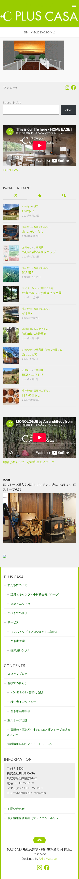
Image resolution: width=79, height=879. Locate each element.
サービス (13, 622)
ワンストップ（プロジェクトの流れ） (35, 631)
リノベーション (30, 288)
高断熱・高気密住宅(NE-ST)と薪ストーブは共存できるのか (40, 732)
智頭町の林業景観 (34, 333)
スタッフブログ (17, 673)
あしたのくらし (32, 231)
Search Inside (12, 102)
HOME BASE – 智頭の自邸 (27, 692)
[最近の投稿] (15, 195)
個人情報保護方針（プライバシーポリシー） (35, 818)
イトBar (27, 313)
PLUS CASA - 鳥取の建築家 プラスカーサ (31, 5)
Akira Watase (48, 858)
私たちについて (17, 585)
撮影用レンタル (20, 650)
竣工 (36, 206)
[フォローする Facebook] (73, 87)
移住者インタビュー (23, 701)
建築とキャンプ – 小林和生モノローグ (28, 462)
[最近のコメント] (64, 195)
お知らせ (27, 247)
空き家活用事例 (20, 711)
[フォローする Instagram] (67, 87)
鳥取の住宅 (47, 288)
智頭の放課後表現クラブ (39, 252)
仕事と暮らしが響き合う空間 (42, 293)
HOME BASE (11, 170)
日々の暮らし (31, 395)
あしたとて (29, 354)
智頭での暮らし (42, 226)
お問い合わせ (16, 808)
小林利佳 (27, 226)
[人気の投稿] (39, 195)
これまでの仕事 (17, 613)
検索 (68, 110)
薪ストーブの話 (17, 720)
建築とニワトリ (32, 374)
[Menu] (74, 5)
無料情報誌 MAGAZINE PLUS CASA (29, 743)
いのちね (27, 206)
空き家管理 (18, 641)
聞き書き (28, 272)
